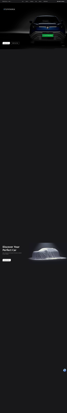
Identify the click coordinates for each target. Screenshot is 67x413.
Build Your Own (15, 43)
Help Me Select (7, 260)
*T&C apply (63, 45)
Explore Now (6, 43)
